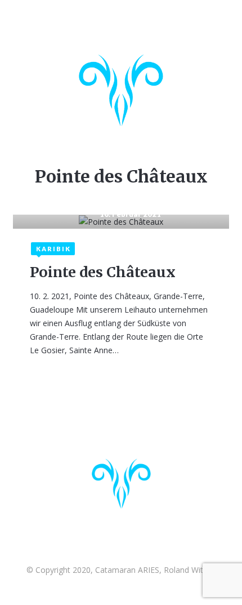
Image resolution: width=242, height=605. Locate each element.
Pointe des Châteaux (103, 272)
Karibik (53, 248)
